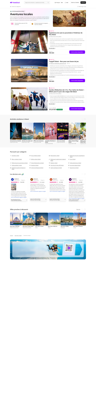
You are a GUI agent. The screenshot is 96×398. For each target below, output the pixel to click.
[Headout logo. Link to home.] (15, 2)
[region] (29, 42)
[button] (15, 6)
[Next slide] (85, 119)
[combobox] (37, 2)
